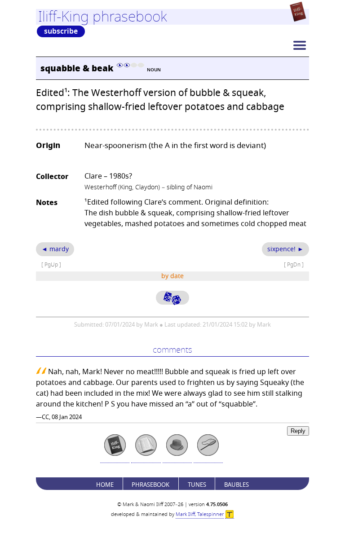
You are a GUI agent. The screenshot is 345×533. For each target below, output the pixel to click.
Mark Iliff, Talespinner (200, 514)
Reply (298, 431)
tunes (197, 485)
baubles (236, 485)
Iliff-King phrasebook (102, 16)
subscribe (61, 31)
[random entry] (172, 298)
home (105, 485)
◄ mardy (55, 249)
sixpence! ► (285, 249)
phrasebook (150, 485)
